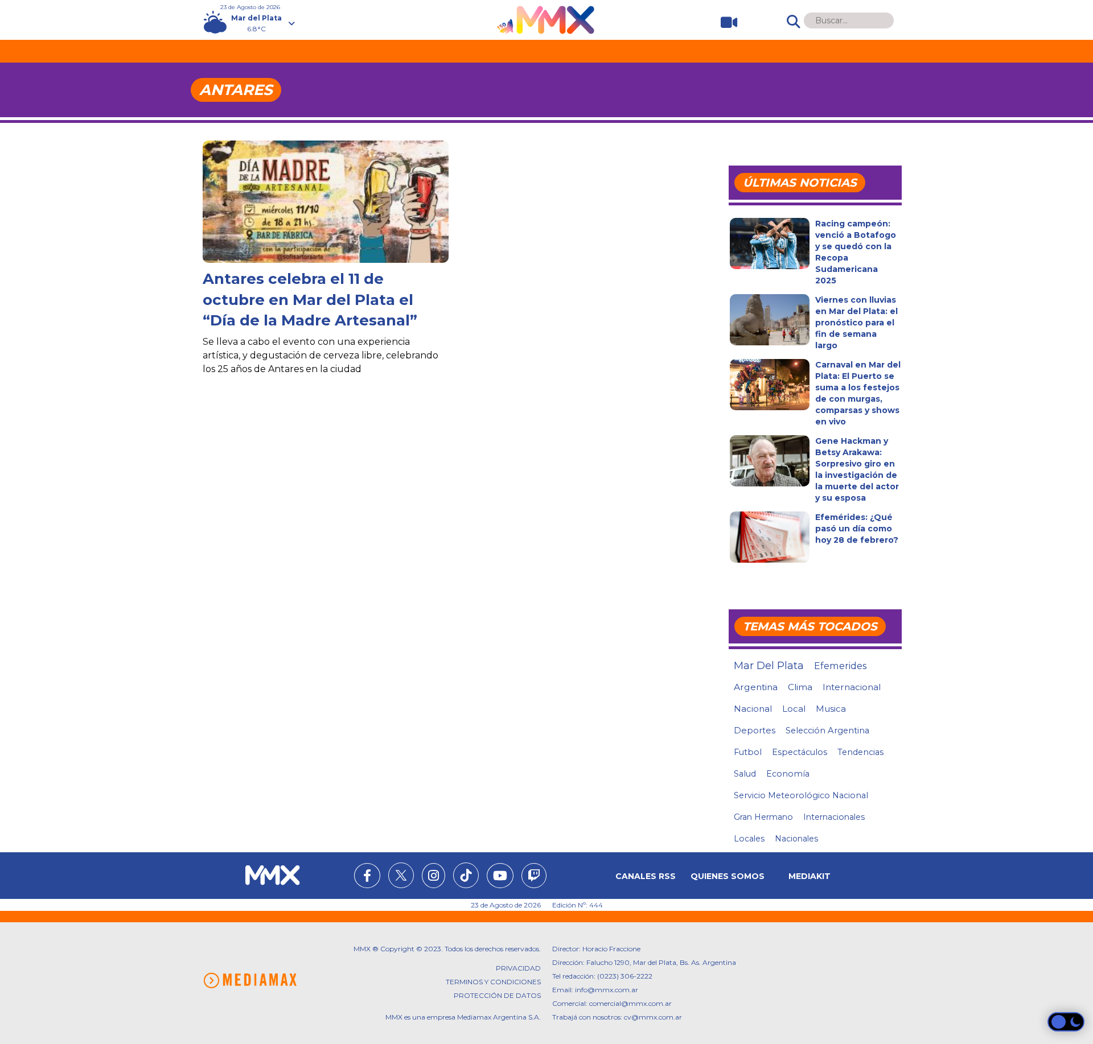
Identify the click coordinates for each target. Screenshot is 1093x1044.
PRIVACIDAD (518, 968)
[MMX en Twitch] (533, 877)
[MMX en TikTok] (466, 875)
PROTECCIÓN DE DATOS (497, 995)
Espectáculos (799, 752)
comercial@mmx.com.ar (630, 1003)
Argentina (756, 687)
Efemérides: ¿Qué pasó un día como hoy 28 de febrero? (856, 528)
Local (794, 708)
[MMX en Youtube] (500, 877)
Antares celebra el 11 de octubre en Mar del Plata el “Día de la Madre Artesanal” (310, 299)
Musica (831, 709)
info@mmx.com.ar (606, 989)
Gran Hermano (763, 817)
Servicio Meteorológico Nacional (801, 795)
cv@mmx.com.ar (653, 1017)
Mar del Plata (769, 665)
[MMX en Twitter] (401, 875)
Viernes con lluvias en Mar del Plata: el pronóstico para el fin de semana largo (856, 322)
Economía (788, 774)
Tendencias (860, 752)
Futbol (748, 752)
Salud (745, 774)
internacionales (834, 817)
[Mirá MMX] (724, 22)
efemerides (840, 665)
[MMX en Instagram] (433, 877)
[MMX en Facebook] (367, 877)
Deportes (754, 730)
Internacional (852, 687)
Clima (800, 687)
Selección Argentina (827, 730)
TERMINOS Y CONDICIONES (493, 981)
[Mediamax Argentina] (250, 981)
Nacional (753, 708)
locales (749, 838)
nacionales (796, 838)
